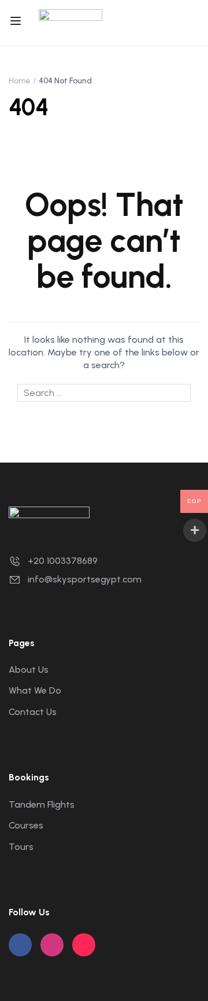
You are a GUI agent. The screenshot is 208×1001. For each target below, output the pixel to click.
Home (20, 81)
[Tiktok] (83, 944)
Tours (21, 846)
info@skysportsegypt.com (85, 579)
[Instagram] (52, 944)
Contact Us (33, 711)
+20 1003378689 (63, 560)
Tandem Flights (42, 804)
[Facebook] (20, 944)
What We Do (35, 690)
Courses (26, 825)
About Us (29, 669)
